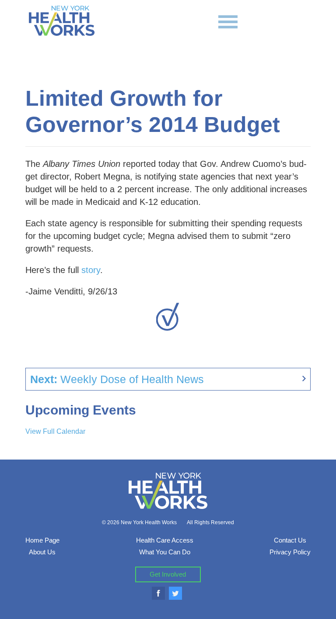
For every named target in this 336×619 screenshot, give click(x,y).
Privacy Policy (290, 552)
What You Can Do (164, 552)
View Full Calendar (55, 431)
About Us (42, 552)
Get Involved (168, 574)
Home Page (42, 540)
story (90, 270)
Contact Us (290, 540)
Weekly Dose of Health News (117, 379)
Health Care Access (164, 540)
